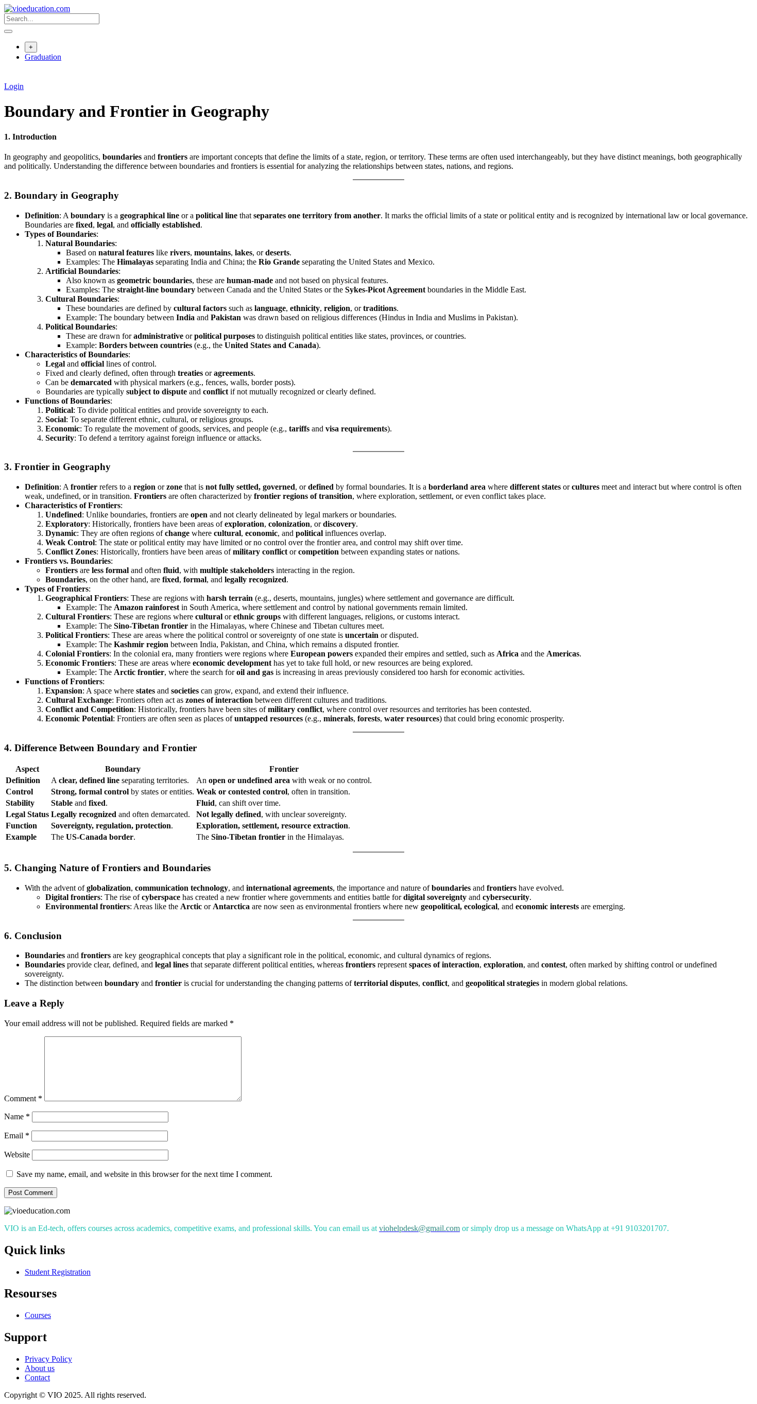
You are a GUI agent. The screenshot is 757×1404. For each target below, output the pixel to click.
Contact (37, 1377)
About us (40, 1368)
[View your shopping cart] (9, 77)
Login (14, 86)
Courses (38, 1315)
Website (17, 1154)
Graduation (43, 57)
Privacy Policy (48, 1359)
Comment (23, 1098)
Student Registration (58, 1272)
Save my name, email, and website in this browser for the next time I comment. (144, 1174)
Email (16, 1135)
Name (17, 1116)
